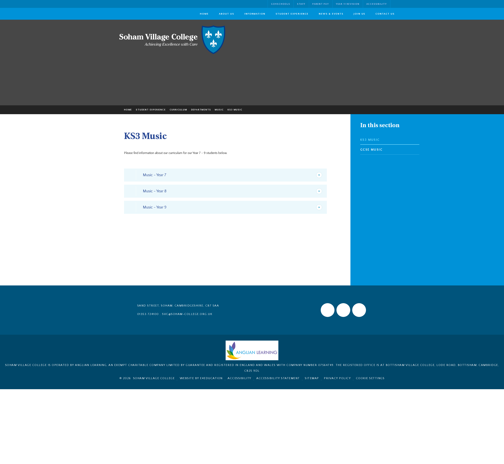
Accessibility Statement (278, 378)
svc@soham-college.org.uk (187, 314)
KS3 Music (235, 109)
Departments (201, 109)
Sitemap (312, 378)
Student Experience (151, 109)
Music (219, 109)
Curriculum (178, 109)
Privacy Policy (337, 378)
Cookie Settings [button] (370, 378)
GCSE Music (371, 149)
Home (128, 109)
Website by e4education (201, 378)
